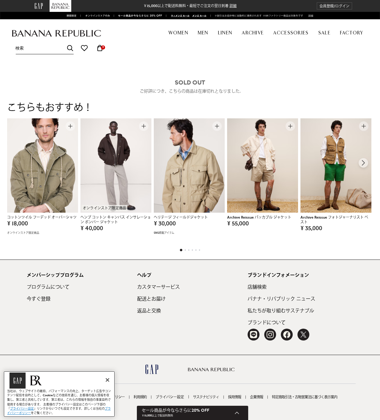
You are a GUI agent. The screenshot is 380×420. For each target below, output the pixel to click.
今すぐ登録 (38, 299)
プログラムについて (48, 287)
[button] (334, 6)
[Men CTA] (198, 15)
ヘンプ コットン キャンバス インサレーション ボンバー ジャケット (115, 220)
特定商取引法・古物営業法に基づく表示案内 (304, 397)
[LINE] (253, 335)
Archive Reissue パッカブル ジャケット (259, 217)
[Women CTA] (178, 15)
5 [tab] (196, 250)
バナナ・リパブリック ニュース (281, 299)
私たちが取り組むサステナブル (281, 310)
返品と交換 (149, 310)
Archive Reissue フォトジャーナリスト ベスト (334, 220)
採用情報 (234, 397)
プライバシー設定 (170, 397)
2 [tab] (185, 250)
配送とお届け (151, 299)
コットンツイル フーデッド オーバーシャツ (42, 217)
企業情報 (256, 397)
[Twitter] (303, 335)
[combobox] (44, 48)
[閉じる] (107, 379)
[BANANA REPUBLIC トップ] (56, 33)
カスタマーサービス (158, 287)
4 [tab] (192, 250)
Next (363, 163)
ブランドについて (267, 322)
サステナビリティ (206, 397)
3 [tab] (188, 250)
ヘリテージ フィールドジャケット (181, 217)
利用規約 (140, 397)
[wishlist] (84, 48)
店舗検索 (257, 287)
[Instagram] (270, 335)
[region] (59, 394)
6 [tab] (199, 250)
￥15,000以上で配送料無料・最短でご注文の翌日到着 (190, 6)
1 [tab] (181, 250)
